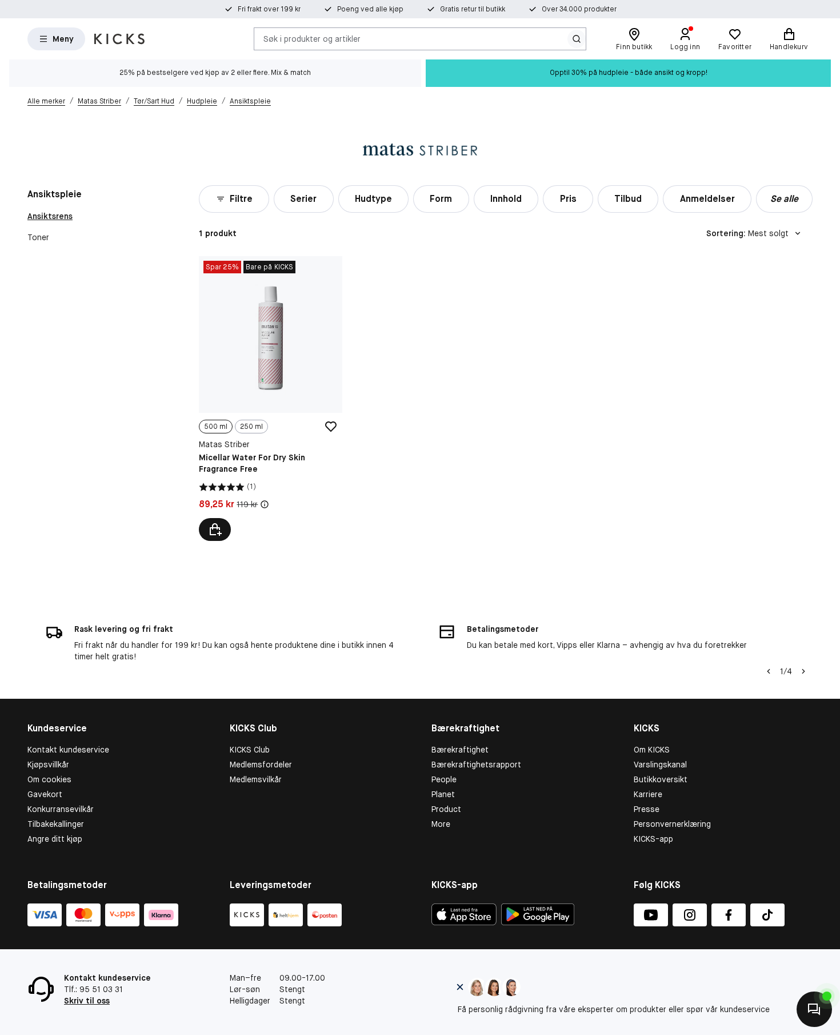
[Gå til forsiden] (119, 38)
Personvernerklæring (672, 824)
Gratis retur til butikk (472, 9)
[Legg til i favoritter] (330, 426)
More (440, 824)
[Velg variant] (215, 529)
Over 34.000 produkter (579, 9)
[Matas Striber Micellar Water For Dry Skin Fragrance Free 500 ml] (270, 398)
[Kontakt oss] (814, 1009)
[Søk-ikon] (576, 39)
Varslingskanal (660, 764)
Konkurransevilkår (60, 809)
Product (446, 809)
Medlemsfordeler (261, 764)
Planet (443, 794)
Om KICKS (652, 750)
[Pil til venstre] (768, 671)
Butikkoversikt (660, 779)
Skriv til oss (87, 1001)
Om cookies (49, 779)
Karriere (648, 794)
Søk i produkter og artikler (312, 38)
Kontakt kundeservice (68, 750)
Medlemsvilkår (256, 779)
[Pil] (803, 671)
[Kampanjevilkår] (264, 504)
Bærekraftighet (460, 750)
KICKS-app (653, 839)
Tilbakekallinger (55, 824)
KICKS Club (250, 750)
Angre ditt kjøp (54, 839)
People (444, 779)
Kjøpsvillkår (48, 764)
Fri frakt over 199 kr (269, 9)
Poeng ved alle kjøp (370, 9)
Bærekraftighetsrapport (476, 764)
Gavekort (44, 794)
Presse (646, 809)
